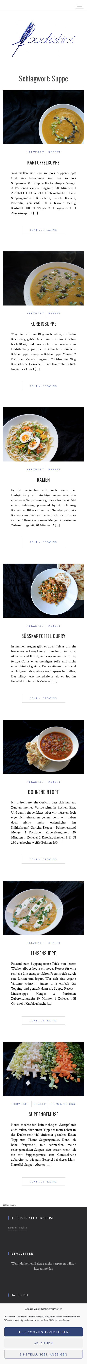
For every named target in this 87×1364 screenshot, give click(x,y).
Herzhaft (35, 152)
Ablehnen (43, 1343)
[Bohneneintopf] (43, 746)
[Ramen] (43, 434)
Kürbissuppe (43, 323)
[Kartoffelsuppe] (43, 117)
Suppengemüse (43, 1114)
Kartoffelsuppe (43, 162)
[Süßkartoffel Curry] (43, 590)
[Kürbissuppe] (43, 278)
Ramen (43, 479)
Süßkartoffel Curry (43, 635)
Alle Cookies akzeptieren (43, 1332)
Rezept (54, 152)
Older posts (9, 1205)
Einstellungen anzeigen (43, 1354)
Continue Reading (43, 229)
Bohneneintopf (43, 791)
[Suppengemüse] (43, 1068)
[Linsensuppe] (43, 907)
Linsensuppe (43, 953)
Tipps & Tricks (62, 1104)
